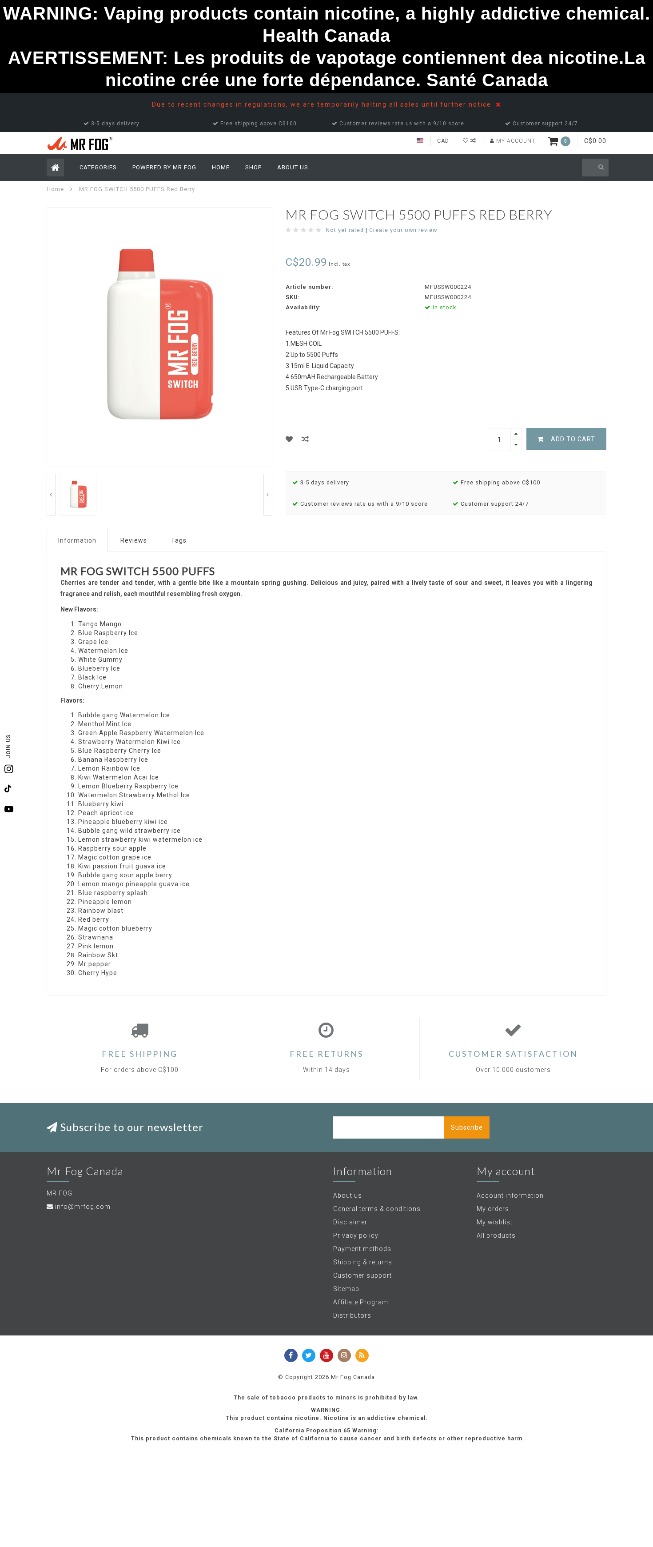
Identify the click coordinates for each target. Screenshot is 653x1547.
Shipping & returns (362, 1262)
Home (221, 167)
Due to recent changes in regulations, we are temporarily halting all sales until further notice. (324, 104)
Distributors (352, 1315)
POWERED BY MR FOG (164, 167)
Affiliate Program (360, 1302)
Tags (179, 540)
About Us (292, 167)
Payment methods (362, 1248)
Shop (253, 167)
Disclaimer (350, 1222)
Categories (98, 167)
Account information (510, 1195)
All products (496, 1235)
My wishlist (495, 1222)
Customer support (362, 1275)
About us (347, 1195)
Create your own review (403, 230)
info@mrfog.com (83, 1206)
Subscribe (467, 1127)
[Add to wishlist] (289, 439)
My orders (493, 1208)
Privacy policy (355, 1235)
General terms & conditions (377, 1208)
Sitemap (346, 1288)
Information (77, 540)
